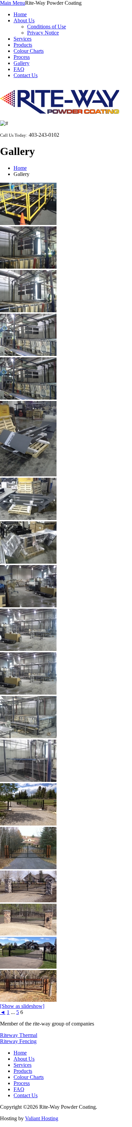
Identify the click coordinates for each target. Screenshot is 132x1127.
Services (22, 39)
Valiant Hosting (41, 1118)
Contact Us (26, 75)
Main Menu (12, 3)
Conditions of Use (46, 26)
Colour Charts (29, 51)
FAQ (19, 69)
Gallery (21, 63)
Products (23, 45)
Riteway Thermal (18, 1035)
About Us (24, 20)
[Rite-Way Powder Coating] (59, 112)
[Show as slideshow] (22, 1006)
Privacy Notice (43, 33)
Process (22, 57)
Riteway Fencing (18, 1041)
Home (20, 14)
